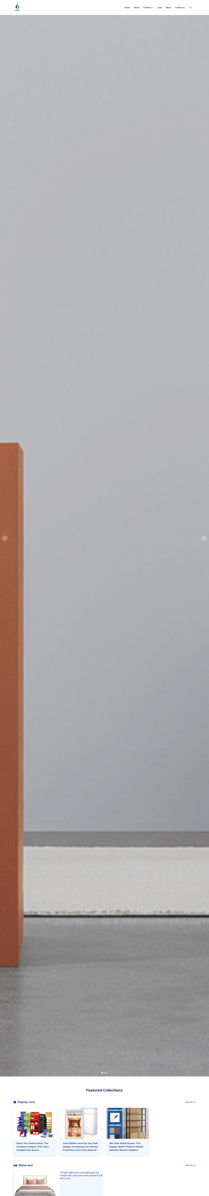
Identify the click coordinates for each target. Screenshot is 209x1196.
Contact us (180, 7)
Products (147, 7)
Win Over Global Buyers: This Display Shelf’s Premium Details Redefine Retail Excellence (126, 1146)
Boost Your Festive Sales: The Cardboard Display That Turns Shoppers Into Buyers (32, 1146)
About (136, 7)
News (168, 7)
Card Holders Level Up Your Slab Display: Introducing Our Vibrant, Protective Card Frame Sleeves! (80, 1146)
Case (159, 7)
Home (127, 7)
